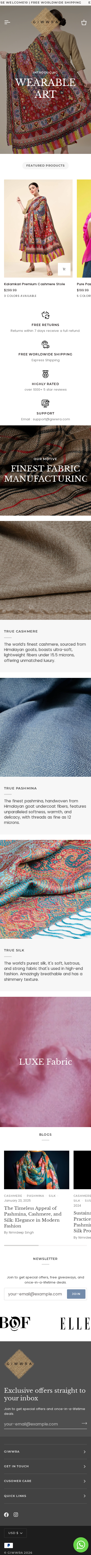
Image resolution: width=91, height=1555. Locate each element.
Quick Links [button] (15, 1496)
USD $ (13, 1533)
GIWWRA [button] (12, 1451)
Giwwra (15, 1552)
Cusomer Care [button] (18, 1481)
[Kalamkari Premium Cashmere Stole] (38, 228)
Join (76, 1294)
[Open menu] (11, 22)
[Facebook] (6, 1514)
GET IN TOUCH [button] (16, 1466)
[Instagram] (16, 1514)
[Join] (83, 1423)
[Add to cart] (64, 269)
